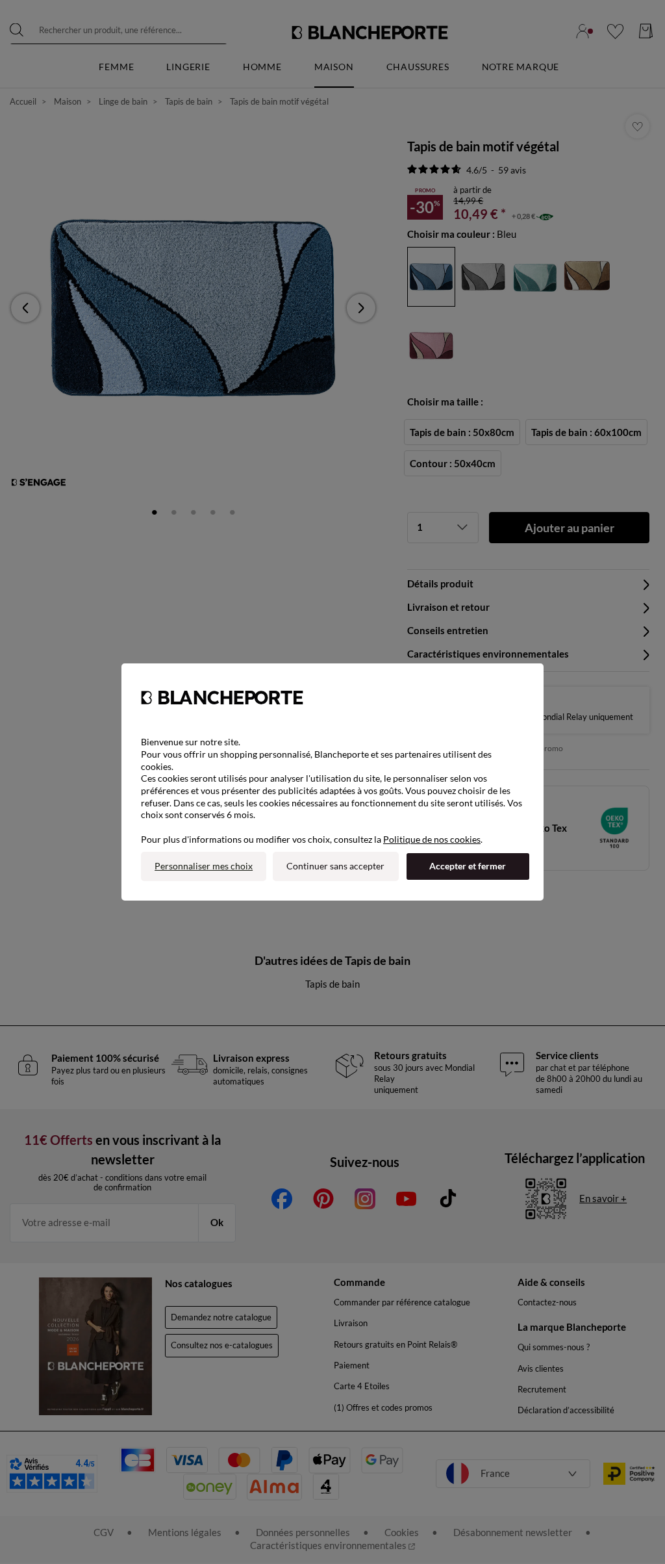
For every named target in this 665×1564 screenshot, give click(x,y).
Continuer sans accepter (335, 865)
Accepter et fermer (467, 865)
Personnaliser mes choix (204, 865)
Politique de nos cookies (432, 839)
